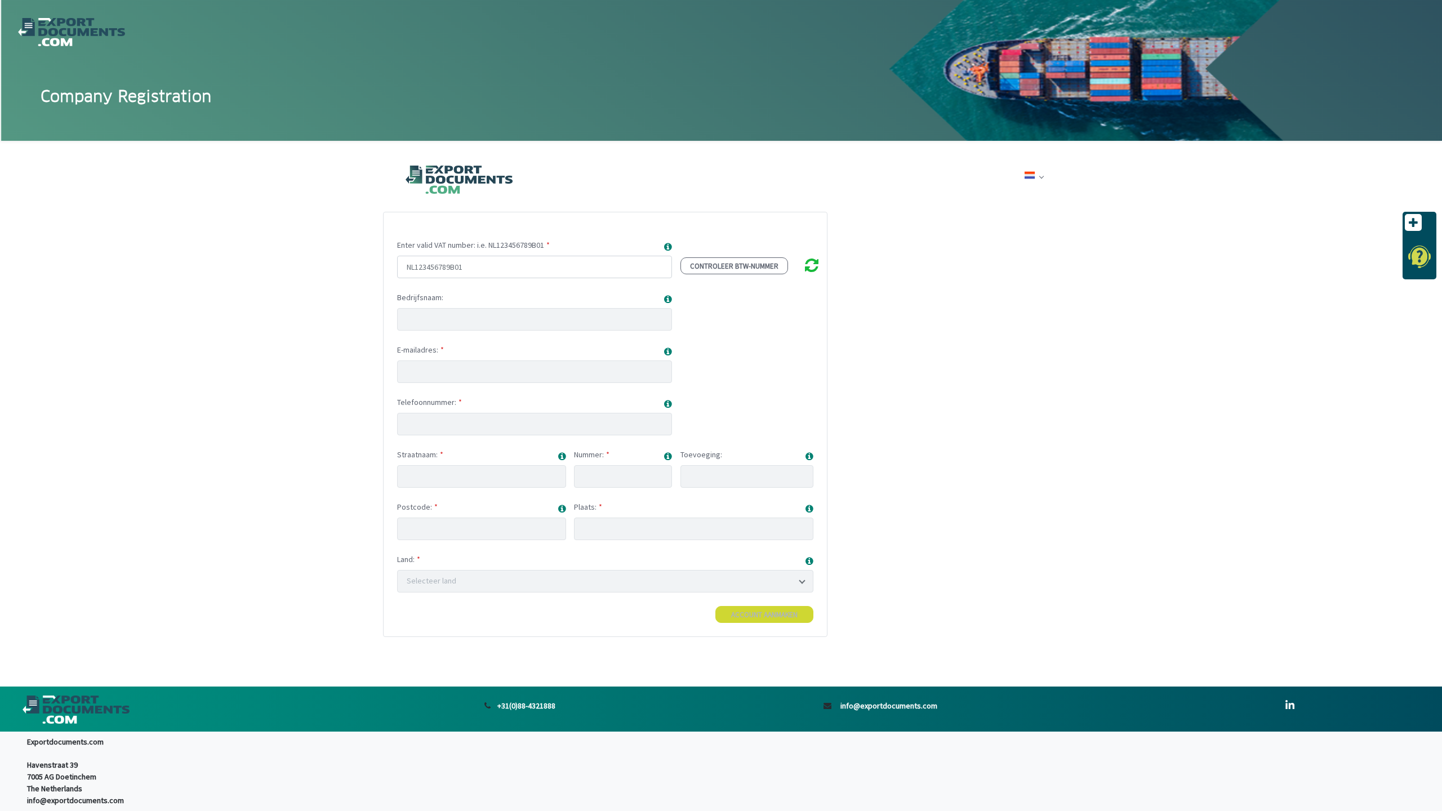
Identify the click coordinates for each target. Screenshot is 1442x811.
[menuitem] (1034, 176)
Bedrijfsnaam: (420, 297)
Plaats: (585, 507)
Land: (406, 559)
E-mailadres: (417, 350)
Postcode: (414, 507)
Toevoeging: (701, 454)
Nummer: (589, 454)
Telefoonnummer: (426, 402)
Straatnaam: (417, 454)
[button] (668, 247)
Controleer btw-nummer (734, 266)
